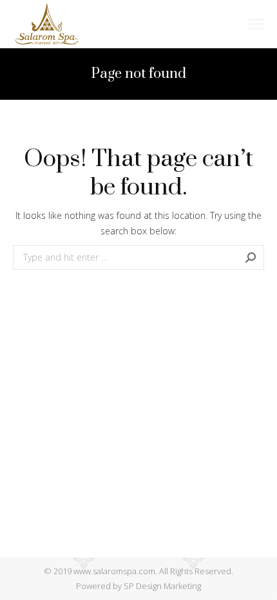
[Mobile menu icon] (256, 24)
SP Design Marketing (162, 586)
